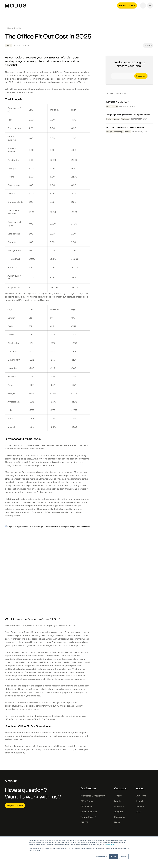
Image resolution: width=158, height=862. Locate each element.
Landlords (119, 801)
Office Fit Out (87, 806)
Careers (140, 806)
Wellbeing (125, 119)
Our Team (141, 796)
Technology (118, 132)
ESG (116, 106)
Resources (119, 817)
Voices (116, 119)
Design (109, 106)
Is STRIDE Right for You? (117, 102)
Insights (118, 811)
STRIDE (84, 822)
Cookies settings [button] (102, 856)
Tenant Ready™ (88, 817)
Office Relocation (89, 811)
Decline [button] (124, 856)
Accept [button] (113, 856)
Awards (140, 801)
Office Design (87, 801)
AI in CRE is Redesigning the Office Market (125, 127)
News (117, 822)
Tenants (118, 796)
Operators (119, 806)
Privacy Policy (110, 844)
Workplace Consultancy (92, 796)
